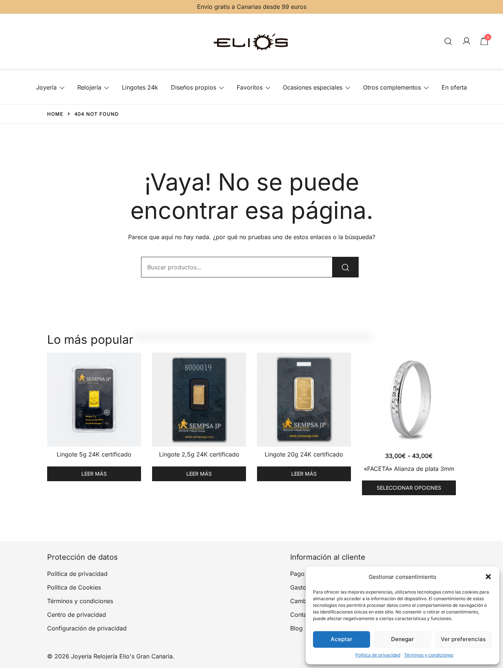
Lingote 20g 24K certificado (304, 454)
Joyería (46, 87)
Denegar (402, 639)
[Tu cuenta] (466, 41)
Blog (296, 628)
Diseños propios (193, 87)
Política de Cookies (74, 587)
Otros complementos (392, 87)
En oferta (454, 87)
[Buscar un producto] (448, 41)
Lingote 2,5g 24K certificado (199, 454)
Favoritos (250, 87)
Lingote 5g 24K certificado (94, 454)
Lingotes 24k (140, 87)
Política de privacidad (377, 655)
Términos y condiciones (428, 655)
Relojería (89, 87)
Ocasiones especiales (312, 87)
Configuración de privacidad (87, 628)
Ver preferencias (463, 639)
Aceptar (341, 639)
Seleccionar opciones (409, 488)
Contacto (303, 614)
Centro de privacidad (76, 614)
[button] (488, 576)
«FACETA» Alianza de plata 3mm (409, 468)
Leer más (94, 474)
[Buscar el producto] (345, 267)
